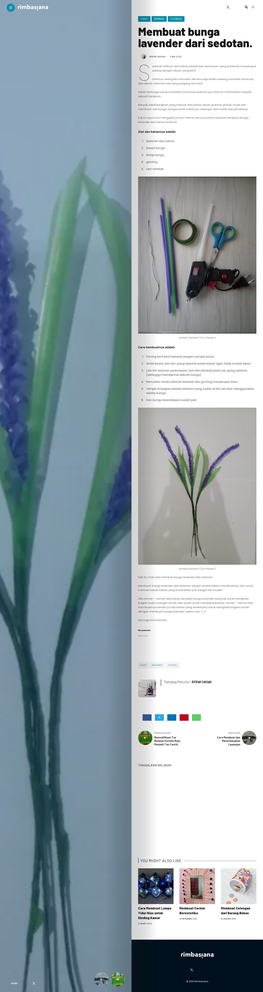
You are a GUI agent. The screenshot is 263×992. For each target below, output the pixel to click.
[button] (197, 255)
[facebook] (24, 983)
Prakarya (157, 665)
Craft (144, 18)
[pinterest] (53, 983)
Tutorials (176, 18)
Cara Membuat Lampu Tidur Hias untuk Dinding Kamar (154, 913)
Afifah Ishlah (157, 56)
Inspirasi (159, 18)
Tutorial (172, 665)
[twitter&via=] (34, 983)
